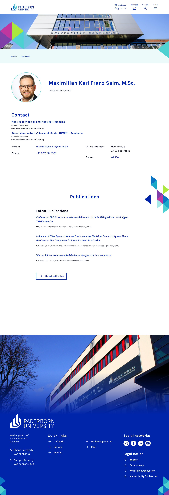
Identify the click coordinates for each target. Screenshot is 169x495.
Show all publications (54, 276)
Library (58, 447)
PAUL (94, 447)
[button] (121, 6)
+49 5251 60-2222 (24, 464)
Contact (14, 56)
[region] (83, 56)
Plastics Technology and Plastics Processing (38, 121)
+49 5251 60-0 (22, 454)
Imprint (133, 459)
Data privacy (136, 465)
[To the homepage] (22, 7)
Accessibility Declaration (143, 476)
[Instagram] (126, 443)
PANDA (58, 452)
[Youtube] (148, 443)
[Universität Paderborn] (84, 421)
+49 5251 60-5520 (46, 153)
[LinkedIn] (140, 443)
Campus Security (23, 460)
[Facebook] (133, 443)
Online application (101, 441)
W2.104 (115, 157)
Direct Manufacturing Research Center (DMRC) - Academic (47, 133)
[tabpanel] (84, 141)
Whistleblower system (142, 470)
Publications (25, 56)
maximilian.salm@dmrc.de (52, 146)
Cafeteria (59, 441)
